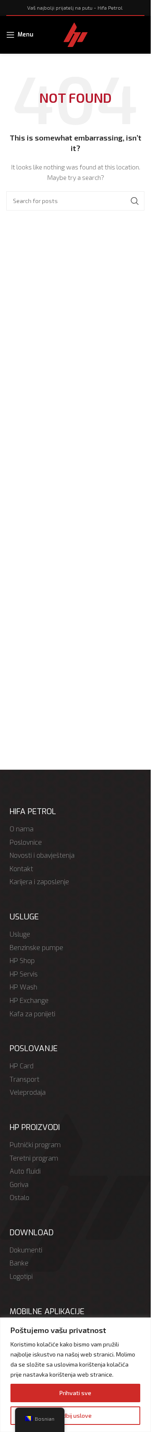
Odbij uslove (75, 1415)
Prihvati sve (75, 1392)
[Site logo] (76, 33)
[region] (75, 1374)
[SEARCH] (134, 201)
